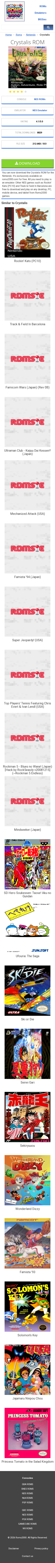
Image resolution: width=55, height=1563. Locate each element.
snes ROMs (27, 1488)
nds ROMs (27, 1493)
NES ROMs (40, 99)
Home (8, 34)
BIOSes (42, 19)
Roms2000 (21, 1537)
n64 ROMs (27, 1498)
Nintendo (31, 34)
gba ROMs (27, 1484)
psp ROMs (27, 1502)
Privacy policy (41, 1548)
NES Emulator (40, 110)
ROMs (43, 6)
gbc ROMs (27, 1510)
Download (29, 163)
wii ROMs (28, 1528)
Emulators (40, 12)
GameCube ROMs (27, 1523)
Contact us (27, 1556)
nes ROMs (27, 1514)
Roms (19, 34)
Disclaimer (14, 1548)
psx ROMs (27, 1519)
